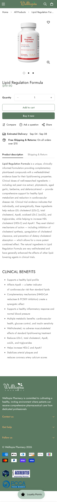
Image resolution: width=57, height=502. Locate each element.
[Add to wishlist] (48, 22)
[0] (51, 4)
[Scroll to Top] (51, 486)
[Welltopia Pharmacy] (28, 4)
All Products (20, 12)
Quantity (6, 97)
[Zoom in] (48, 62)
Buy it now (28, 116)
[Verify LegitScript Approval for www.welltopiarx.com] (5, 473)
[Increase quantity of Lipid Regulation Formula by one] (51, 97)
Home (5, 12)
